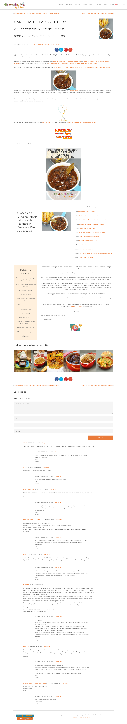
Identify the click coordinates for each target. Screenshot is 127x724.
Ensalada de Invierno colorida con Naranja (92, 224)
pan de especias (73, 90)
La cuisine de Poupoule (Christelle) (34, 683)
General (52, 44)
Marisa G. (26, 585)
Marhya (25, 554)
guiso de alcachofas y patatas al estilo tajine (67, 61)
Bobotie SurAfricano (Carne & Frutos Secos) (92, 232)
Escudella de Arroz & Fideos (87, 228)
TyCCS (105, 4)
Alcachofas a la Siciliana (87, 257)
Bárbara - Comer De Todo (31, 520)
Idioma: (112, 4)
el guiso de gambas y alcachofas (58, 63)
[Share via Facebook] (57, 49)
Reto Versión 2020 (47, 122)
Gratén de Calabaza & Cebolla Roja (89, 216)
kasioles (26, 646)
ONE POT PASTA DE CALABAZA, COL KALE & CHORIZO (97, 13)
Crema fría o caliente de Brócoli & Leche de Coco (93, 220)
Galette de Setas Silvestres (86, 211)
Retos (99, 4)
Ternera (58, 44)
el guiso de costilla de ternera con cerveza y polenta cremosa (91, 67)
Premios (77, 4)
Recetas (68, 4)
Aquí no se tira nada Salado (41, 44)
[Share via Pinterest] (66, 49)
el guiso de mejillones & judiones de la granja (83, 63)
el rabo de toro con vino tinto (63, 67)
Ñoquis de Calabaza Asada (87, 245)
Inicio (61, 4)
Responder (45, 443)
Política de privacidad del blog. (80, 717)
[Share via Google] (70, 49)
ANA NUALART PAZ (28, 489)
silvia (25, 443)
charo (25, 467)
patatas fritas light (77, 306)
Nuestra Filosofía (88, 4)
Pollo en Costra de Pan (86, 249)
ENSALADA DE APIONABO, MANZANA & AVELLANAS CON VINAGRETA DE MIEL (36, 13)
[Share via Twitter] (61, 49)
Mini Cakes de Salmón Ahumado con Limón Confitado (96, 253)
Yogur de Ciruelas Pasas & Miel (88, 241)
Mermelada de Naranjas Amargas (89, 236)
